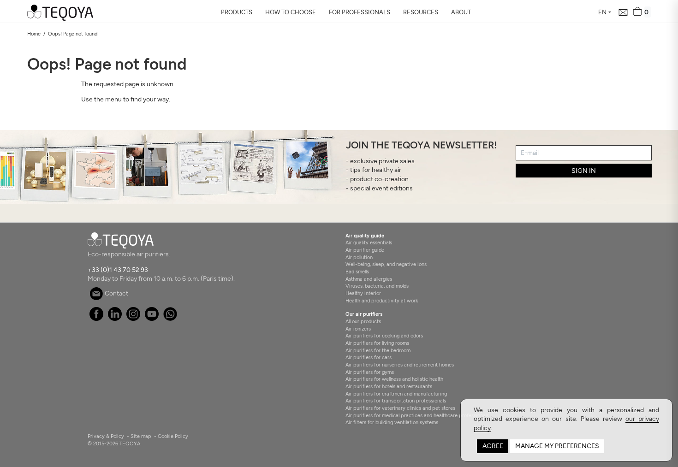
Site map (141, 436)
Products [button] (236, 12)
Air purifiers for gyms (369, 372)
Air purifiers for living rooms (377, 343)
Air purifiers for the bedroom (377, 350)
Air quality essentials (368, 242)
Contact (115, 293)
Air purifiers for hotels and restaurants (388, 386)
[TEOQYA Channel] (151, 319)
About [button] (461, 12)
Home (34, 33)
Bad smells (357, 271)
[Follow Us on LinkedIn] (114, 319)
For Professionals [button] (359, 12)
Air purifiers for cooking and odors (384, 335)
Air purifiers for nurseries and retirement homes (399, 364)
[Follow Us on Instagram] (133, 319)
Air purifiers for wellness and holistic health (394, 379)
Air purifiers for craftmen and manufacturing (396, 393)
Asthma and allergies (368, 279)
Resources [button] (420, 12)
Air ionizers (358, 328)
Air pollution (359, 257)
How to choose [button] (290, 12)
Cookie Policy (173, 436)
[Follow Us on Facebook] (96, 319)
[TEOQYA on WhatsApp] (169, 319)
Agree (492, 446)
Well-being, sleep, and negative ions (386, 264)
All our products (363, 321)
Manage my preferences (557, 446)
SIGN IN (583, 171)
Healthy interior (363, 293)
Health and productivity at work (381, 300)
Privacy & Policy (106, 436)
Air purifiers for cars (368, 357)
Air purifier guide (364, 250)
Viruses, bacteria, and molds (377, 286)
